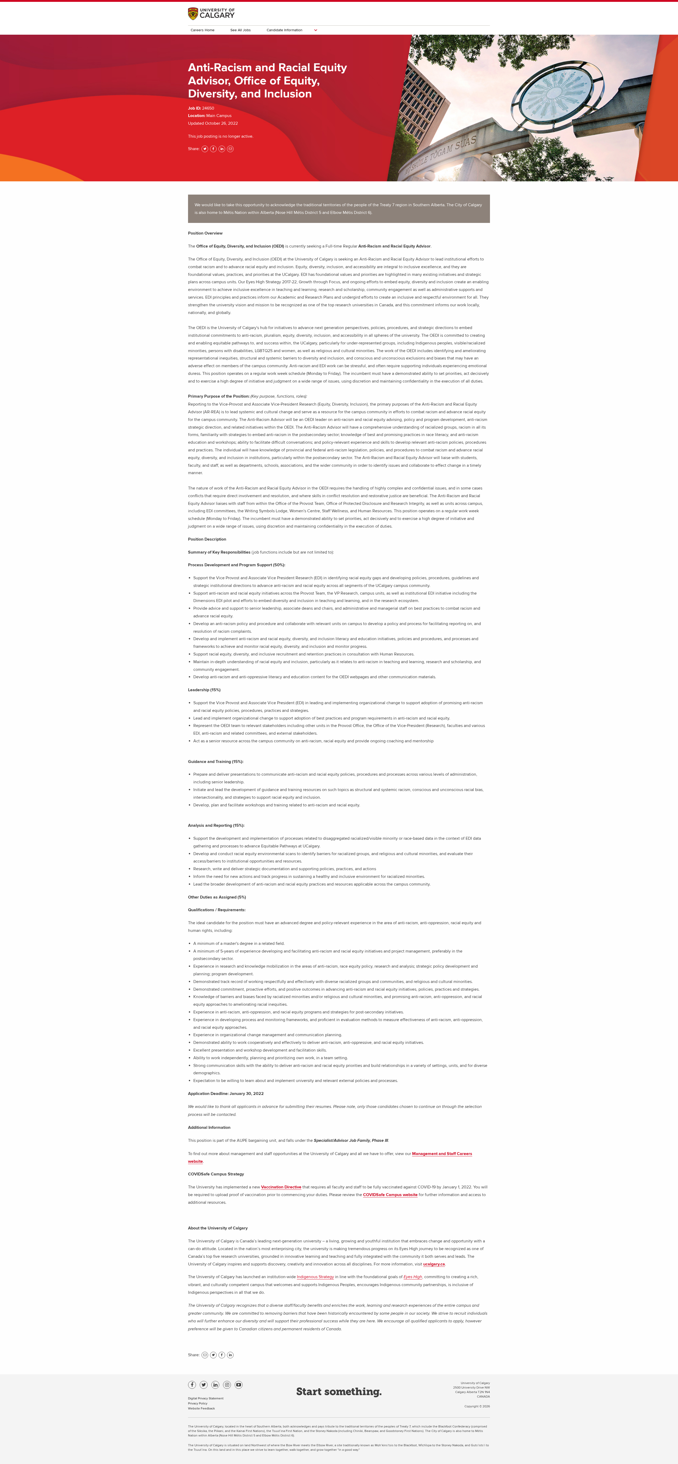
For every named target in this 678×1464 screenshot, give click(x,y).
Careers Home (203, 30)
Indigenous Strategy (315, 1276)
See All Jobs (240, 30)
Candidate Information (284, 30)
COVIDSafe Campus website (390, 1194)
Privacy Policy (197, 1403)
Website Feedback (201, 1408)
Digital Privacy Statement (206, 1398)
